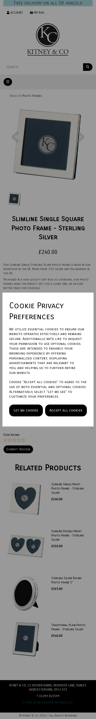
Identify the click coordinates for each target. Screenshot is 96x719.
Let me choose (26, 410)
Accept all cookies (66, 410)
